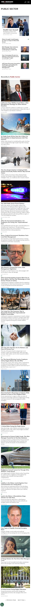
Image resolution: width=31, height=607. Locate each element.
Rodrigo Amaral (5, 287)
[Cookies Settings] (2, 604)
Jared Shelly (4, 368)
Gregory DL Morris (5, 355)
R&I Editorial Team (7, 34)
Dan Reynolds (4, 323)
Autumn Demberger (6, 179)
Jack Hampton (4, 274)
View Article (4, 215)
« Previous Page (10, 600)
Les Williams (4, 112)
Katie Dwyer (4, 146)
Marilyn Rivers (4, 243)
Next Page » (22, 600)
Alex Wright (4, 402)
